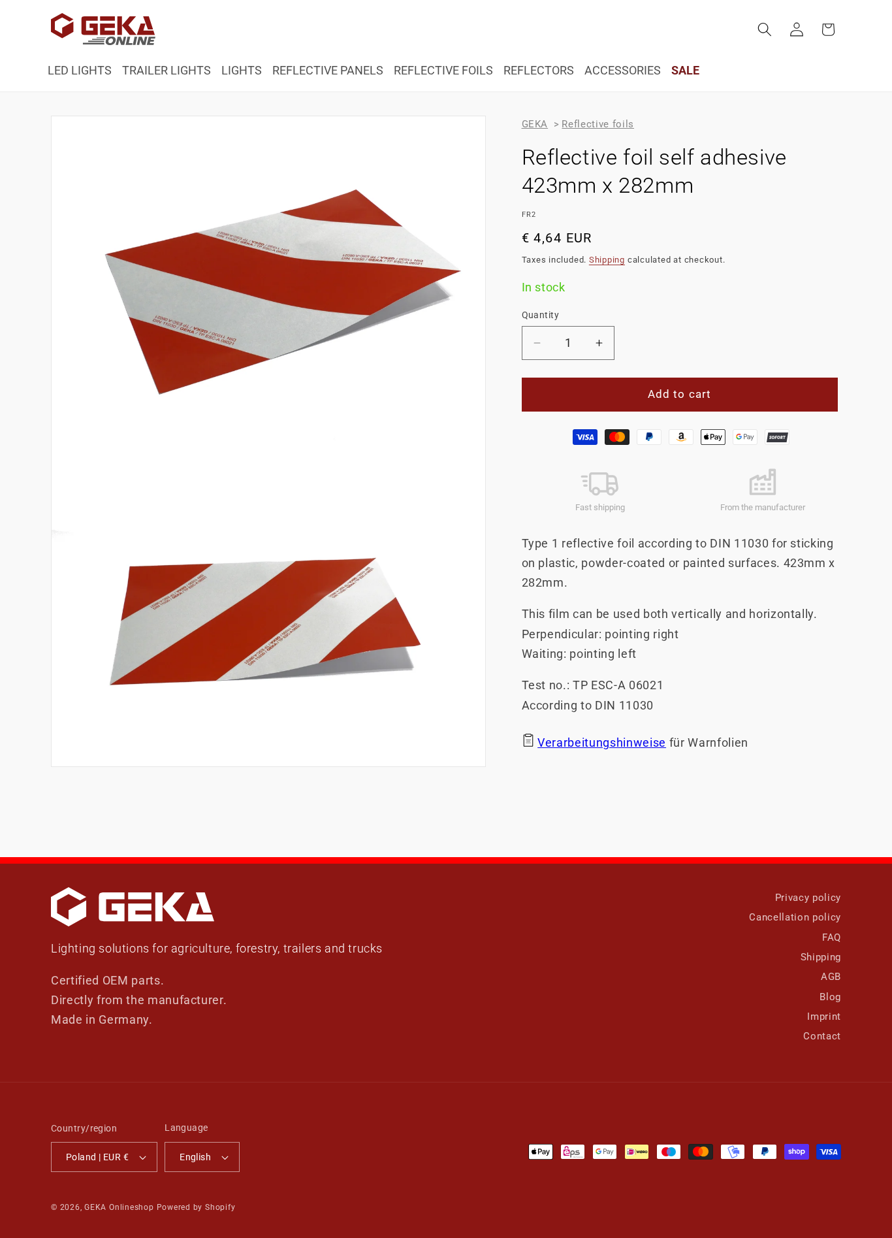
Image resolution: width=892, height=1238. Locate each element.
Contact (822, 1036)
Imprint (824, 1016)
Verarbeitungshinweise (601, 742)
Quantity (541, 315)
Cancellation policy (795, 917)
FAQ (831, 937)
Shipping (607, 260)
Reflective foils (598, 124)
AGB (831, 977)
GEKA (535, 124)
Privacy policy (808, 898)
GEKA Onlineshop (119, 1207)
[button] (764, 29)
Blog (830, 997)
